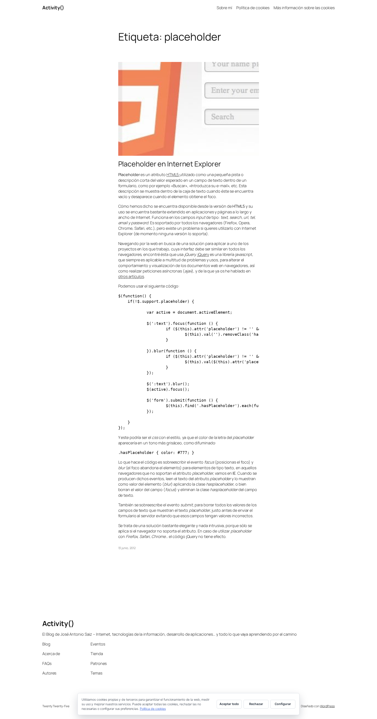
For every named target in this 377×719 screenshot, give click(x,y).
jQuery (203, 254)
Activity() (53, 7)
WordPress (327, 706)
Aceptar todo (229, 704)
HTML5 (173, 174)
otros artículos (131, 276)
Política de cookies (153, 708)
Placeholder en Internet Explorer (169, 164)
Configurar (283, 704)
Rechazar (256, 704)
